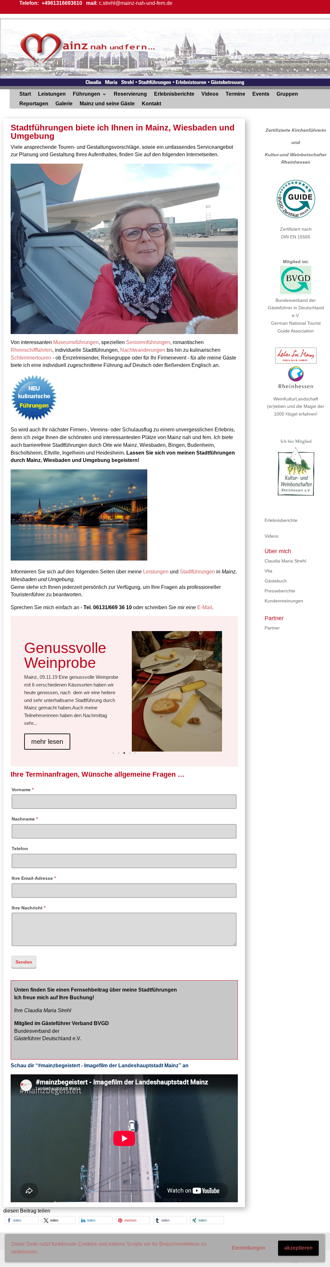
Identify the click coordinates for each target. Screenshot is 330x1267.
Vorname (23, 789)
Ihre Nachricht (28, 907)
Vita (268, 570)
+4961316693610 (61, 3)
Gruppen (287, 94)
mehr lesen (47, 741)
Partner (272, 627)
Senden (23, 962)
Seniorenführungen (148, 342)
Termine (235, 94)
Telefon (20, 848)
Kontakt (151, 103)
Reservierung (130, 94)
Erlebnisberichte (174, 94)
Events (260, 94)
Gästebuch (276, 580)
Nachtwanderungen (142, 350)
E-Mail (204, 607)
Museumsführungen (76, 342)
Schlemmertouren (31, 357)
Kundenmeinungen (284, 600)
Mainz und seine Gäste (107, 103)
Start (25, 94)
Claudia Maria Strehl (285, 560)
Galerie (64, 103)
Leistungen (52, 94)
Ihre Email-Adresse (34, 878)
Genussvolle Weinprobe (65, 655)
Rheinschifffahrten (31, 350)
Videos (209, 94)
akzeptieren (298, 1248)
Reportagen (33, 103)
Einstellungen (249, 1248)
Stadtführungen (197, 571)
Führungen (86, 94)
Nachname (25, 818)
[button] (22, 1220)
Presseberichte (280, 590)
